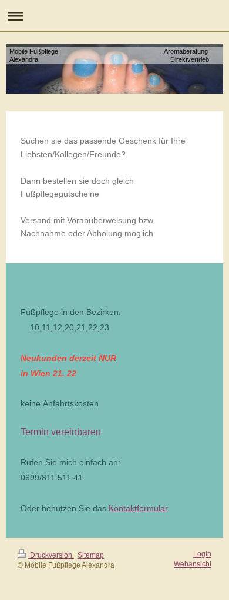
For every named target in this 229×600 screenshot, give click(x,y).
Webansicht (192, 564)
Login (202, 554)
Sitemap (91, 555)
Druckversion (51, 555)
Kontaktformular (138, 508)
